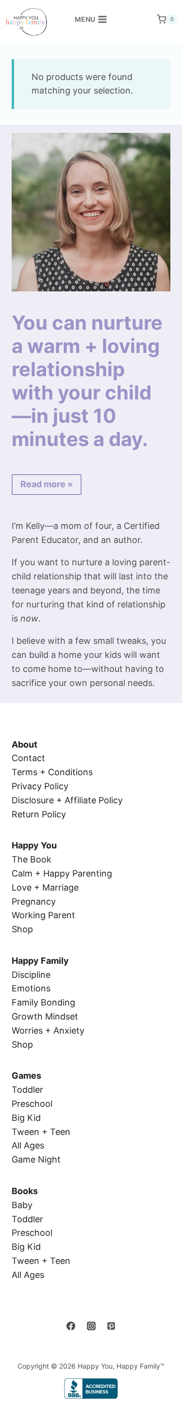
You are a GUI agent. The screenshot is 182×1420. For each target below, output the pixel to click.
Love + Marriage (45, 887)
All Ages (28, 1145)
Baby (22, 1205)
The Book (31, 859)
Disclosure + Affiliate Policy (67, 800)
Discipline (31, 975)
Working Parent (43, 915)
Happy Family (40, 961)
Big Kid (26, 1118)
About (24, 744)
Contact (28, 758)
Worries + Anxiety (48, 1030)
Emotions (31, 988)
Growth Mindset (45, 1016)
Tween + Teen (41, 1132)
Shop (22, 929)
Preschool (32, 1104)
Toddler (27, 1090)
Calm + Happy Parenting (62, 873)
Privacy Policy (40, 786)
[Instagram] (91, 1326)
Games (26, 1075)
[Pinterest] (111, 1326)
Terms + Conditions (52, 772)
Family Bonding (43, 1002)
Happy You (34, 845)
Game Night (36, 1159)
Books (25, 1191)
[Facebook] (71, 1326)
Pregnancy (34, 901)
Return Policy (39, 814)
